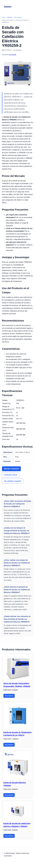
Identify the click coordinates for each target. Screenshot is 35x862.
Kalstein (7, 6)
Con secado (12, 54)
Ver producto (9, 695)
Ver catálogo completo (12, 481)
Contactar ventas (10, 475)
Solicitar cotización (11, 469)
